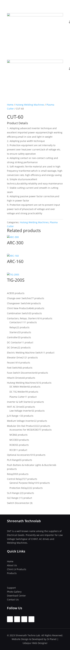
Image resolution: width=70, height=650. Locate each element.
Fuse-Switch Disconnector (21, 372)
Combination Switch (18, 313)
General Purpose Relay (21, 482)
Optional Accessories (18, 454)
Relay (10, 474)
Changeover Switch (17, 303)
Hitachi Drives (14, 377)
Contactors (15, 322)
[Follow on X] (24, 619)
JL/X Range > (13, 415)
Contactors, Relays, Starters (22, 318)
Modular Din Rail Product (21, 425)
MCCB (12, 439)
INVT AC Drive (14, 406)
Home (10, 104)
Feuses (10, 362)
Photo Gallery (14, 591)
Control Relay (14, 478)
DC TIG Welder (17, 391)
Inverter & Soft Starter (19, 401)
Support (11, 587)
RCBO (12, 444)
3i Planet (51, 639)
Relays (12, 327)
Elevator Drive (14, 357)
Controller (12, 337)
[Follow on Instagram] (17, 619)
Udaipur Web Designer (35, 643)
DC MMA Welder (18, 386)
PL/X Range (13, 459)
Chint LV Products (16, 569)
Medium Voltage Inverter (20, 420)
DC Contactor (14, 342)
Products (12, 573)
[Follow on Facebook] (10, 619)
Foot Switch (13, 367)
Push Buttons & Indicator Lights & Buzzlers (30, 465)
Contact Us (13, 599)
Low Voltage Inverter (20, 410)
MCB (11, 434)
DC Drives (12, 347)
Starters (13, 332)
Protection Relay (18, 487)
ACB (9, 293)
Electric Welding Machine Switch (24, 352)
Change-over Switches (19, 298)
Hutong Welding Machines (29, 104)
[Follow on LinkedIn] (31, 619)
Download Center (16, 595)
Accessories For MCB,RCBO (24, 429)
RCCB (12, 449)
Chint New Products (18, 308)
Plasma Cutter (17, 396)
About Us (12, 565)
